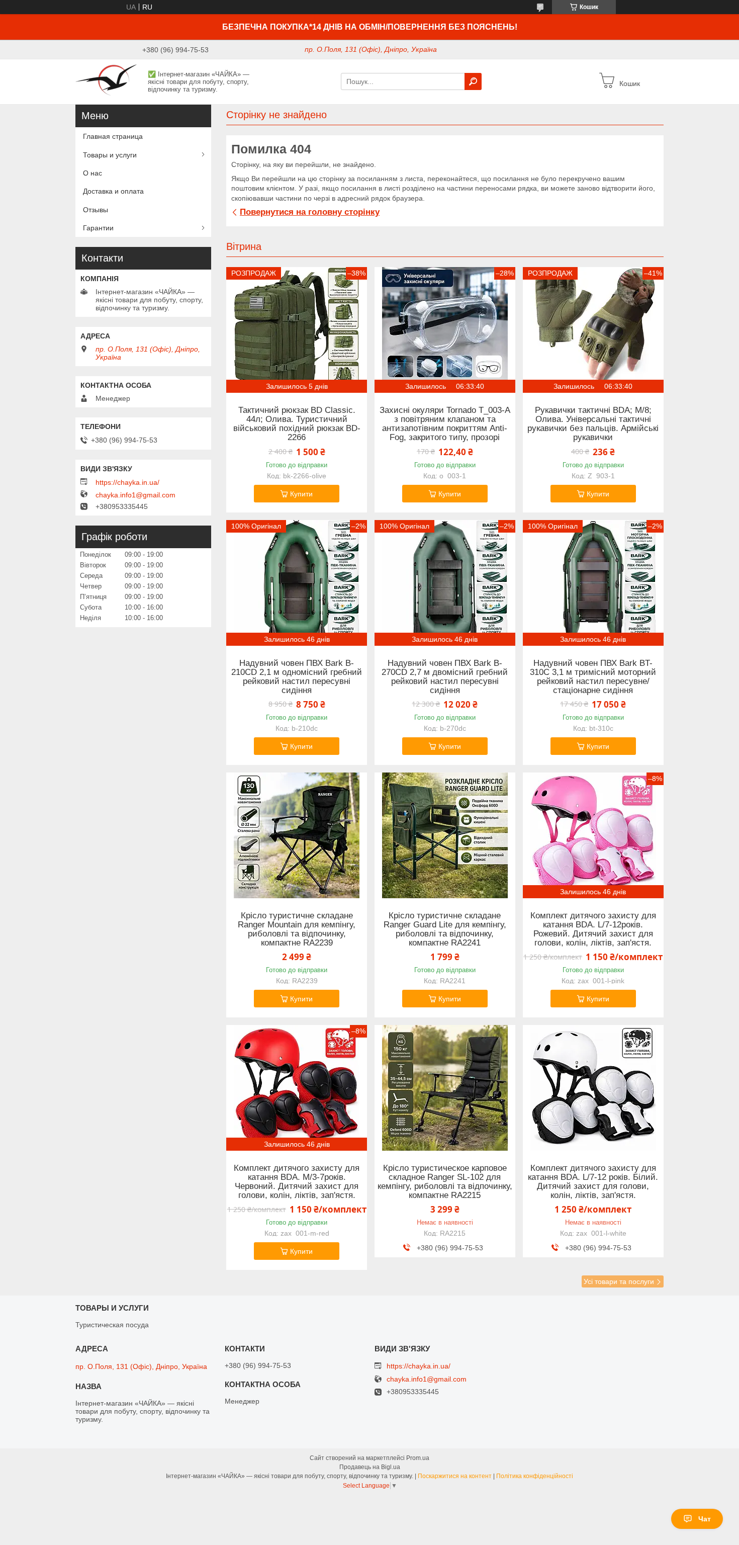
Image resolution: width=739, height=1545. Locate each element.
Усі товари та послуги (619, 1281)
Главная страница (113, 136)
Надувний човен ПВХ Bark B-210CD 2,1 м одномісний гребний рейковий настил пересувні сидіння (296, 677)
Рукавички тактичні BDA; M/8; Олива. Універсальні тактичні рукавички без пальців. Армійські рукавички (593, 424)
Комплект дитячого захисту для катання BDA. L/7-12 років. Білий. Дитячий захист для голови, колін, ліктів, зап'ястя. (593, 1182)
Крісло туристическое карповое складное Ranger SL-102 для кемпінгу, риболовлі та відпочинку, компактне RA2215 (445, 1182)
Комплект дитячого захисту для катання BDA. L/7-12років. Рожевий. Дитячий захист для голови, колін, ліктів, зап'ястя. (593, 929)
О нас (92, 173)
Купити (301, 494)
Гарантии (98, 228)
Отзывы (95, 210)
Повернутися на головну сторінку (310, 212)
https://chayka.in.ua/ (127, 482)
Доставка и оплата (113, 191)
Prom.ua (417, 1458)
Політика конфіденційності (534, 1476)
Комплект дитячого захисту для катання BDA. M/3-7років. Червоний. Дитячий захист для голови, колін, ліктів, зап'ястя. (296, 1182)
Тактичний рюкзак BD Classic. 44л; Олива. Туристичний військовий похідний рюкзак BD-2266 (296, 424)
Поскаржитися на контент (455, 1476)
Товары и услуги (110, 155)
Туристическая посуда (112, 1325)
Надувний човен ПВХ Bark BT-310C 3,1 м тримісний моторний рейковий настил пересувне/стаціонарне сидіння (593, 677)
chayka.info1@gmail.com (135, 495)
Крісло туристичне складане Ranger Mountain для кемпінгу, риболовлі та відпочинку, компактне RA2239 (296, 929)
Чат (704, 1519)
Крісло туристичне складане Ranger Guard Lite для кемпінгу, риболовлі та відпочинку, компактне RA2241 (445, 929)
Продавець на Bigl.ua (369, 1467)
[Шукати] (473, 81)
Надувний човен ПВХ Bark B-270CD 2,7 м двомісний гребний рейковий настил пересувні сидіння (445, 677)
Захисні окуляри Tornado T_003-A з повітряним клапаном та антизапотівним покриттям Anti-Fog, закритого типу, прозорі (445, 424)
